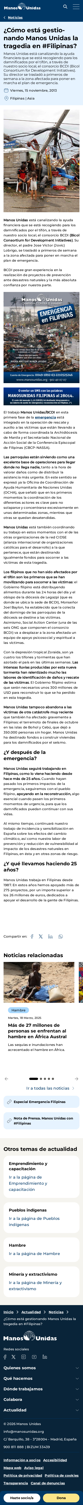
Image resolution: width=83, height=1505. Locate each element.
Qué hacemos (18, 1378)
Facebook (5, 1357)
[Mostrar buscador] (64, 6)
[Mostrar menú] (75, 6)
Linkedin (44, 1357)
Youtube (34, 1357)
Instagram (23, 1357)
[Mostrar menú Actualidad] (77, 1410)
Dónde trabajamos (23, 1389)
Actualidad (31, 1312)
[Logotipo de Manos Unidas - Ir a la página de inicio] (22, 8)
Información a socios (22, 1460)
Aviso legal (34, 1468)
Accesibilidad (55, 1460)
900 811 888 (14, 1447)
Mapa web (12, 1468)
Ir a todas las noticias (47, 1088)
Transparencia (16, 1483)
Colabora (13, 1399)
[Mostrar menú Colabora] (77, 1400)
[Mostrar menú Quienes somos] (77, 1368)
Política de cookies (62, 1475)
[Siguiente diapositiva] (76, 1079)
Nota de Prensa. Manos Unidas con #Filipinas (43, 1120)
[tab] (33, 1079)
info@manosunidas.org (24, 1431)
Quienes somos (20, 1368)
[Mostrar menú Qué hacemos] (77, 1379)
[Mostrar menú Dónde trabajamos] (77, 1389)
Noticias (15, 17)
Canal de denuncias (48, 1483)
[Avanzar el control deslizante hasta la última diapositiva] (7, 1079)
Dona (61, 1498)
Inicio (9, 1312)
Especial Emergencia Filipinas (40, 1102)
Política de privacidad (23, 1475)
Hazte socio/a (21, 1498)
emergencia (45, 417)
